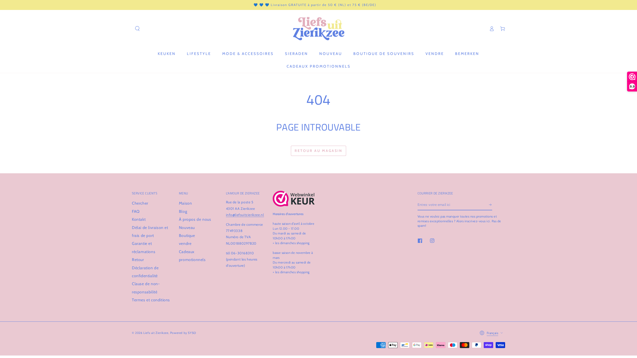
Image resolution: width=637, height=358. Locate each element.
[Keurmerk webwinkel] (294, 199)
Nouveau (187, 227)
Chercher (140, 203)
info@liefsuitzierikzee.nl (245, 215)
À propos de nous (195, 219)
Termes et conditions (151, 300)
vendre (185, 243)
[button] (137, 28)
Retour (138, 259)
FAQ (136, 211)
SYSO (192, 333)
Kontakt (139, 219)
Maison (185, 203)
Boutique (187, 235)
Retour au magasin (318, 150)
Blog (183, 211)
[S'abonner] (490, 204)
